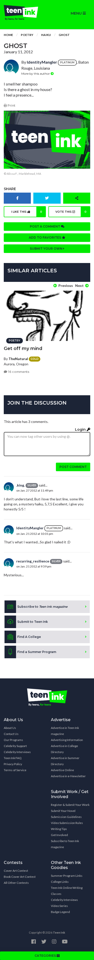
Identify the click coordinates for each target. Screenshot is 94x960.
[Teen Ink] (23, 12)
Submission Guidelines (66, 817)
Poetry (27, 35)
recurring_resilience (32, 561)
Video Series (59, 906)
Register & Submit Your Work (70, 805)
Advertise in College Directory (64, 749)
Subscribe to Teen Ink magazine (65, 844)
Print (11, 105)
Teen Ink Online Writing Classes (66, 891)
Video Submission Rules (67, 823)
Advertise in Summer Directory (65, 761)
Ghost (64, 35)
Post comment (73, 467)
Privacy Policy (13, 764)
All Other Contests (16, 883)
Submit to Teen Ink (32, 622)
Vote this (70, 211)
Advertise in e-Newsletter (68, 776)
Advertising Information (67, 740)
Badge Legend (60, 912)
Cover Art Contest (16, 870)
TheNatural (18, 359)
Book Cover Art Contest (20, 877)
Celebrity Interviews (17, 752)
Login (81, 429)
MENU (77, 13)
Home (8, 35)
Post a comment (45, 226)
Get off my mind (23, 348)
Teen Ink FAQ (13, 758)
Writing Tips (59, 829)
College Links (60, 882)
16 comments (18, 372)
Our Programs (13, 740)
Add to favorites (45, 237)
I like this (26, 211)
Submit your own (46, 248)
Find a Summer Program (36, 652)
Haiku (46, 35)
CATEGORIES (46, 955)
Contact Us (11, 734)
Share (10, 189)
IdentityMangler (42, 62)
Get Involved (59, 835)
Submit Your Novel (63, 811)
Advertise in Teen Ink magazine (65, 731)
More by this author (36, 73)
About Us (10, 728)
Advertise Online (62, 770)
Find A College (29, 637)
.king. (20, 485)
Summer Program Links (66, 876)
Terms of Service (15, 770)
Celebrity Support (15, 746)
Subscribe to (42, 606)
